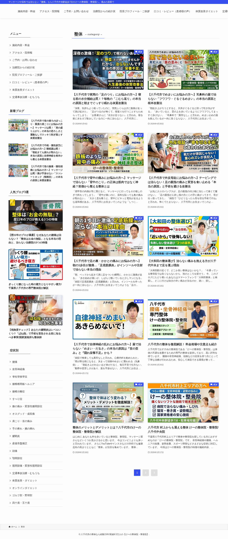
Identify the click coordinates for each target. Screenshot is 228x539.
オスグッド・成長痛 (23, 413)
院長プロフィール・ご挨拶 (27, 74)
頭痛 (14, 450)
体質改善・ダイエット (24, 480)
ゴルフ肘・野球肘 (22, 495)
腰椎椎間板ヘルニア (23, 384)
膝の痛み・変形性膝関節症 (27, 406)
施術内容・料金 (21, 45)
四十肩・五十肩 (21, 502)
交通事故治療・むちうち (26, 97)
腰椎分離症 (18, 391)
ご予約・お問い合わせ (24, 60)
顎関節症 (17, 458)
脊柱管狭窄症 (19, 376)
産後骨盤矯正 (19, 443)
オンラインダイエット (24, 488)
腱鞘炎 (16, 436)
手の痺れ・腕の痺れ (23, 428)
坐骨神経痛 (18, 369)
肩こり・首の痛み (22, 421)
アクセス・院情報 (22, 52)
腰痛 (14, 361)
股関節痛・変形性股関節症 (27, 465)
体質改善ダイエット (23, 89)
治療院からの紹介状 (23, 67)
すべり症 (17, 399)
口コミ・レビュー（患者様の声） (31, 82)
